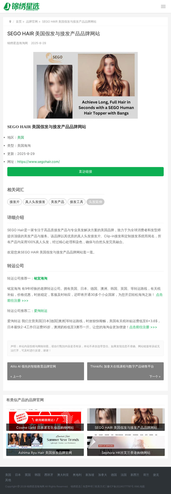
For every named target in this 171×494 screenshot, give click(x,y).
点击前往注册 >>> (143, 327)
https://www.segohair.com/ (38, 162)
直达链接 (85, 172)
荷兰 (146, 474)
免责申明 (88, 486)
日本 (18, 474)
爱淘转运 (40, 311)
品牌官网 (32, 21)
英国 (28, 474)
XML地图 (139, 486)
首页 (19, 21)
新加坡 (90, 474)
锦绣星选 (76, 486)
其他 (8, 480)
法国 (124, 474)
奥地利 (77, 474)
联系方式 (100, 486)
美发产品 (57, 202)
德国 (114, 474)
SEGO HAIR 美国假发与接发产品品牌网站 (46, 126)
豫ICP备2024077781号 (120, 486)
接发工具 (76, 202)
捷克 (156, 474)
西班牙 (48, 474)
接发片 (15, 202)
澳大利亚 (63, 474)
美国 (20, 137)
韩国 (37, 474)
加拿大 (102, 474)
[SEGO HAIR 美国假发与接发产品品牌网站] (85, 55)
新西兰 (135, 474)
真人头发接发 (35, 202)
